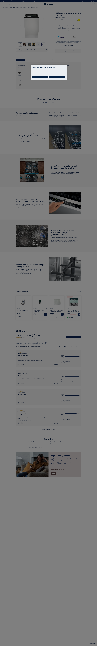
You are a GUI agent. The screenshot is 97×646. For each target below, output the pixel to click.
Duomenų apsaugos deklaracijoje (57, 73)
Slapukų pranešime (48, 73)
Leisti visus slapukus (57, 76)
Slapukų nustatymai (40, 76)
